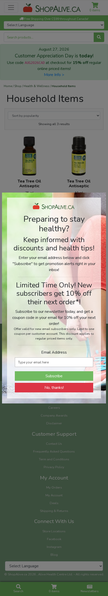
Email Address (54, 352)
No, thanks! (54, 387)
